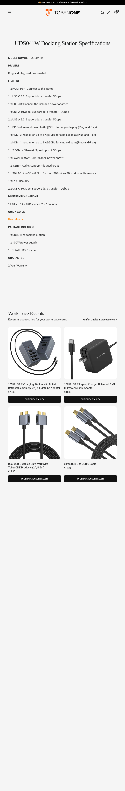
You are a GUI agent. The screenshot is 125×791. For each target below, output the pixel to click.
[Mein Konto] (109, 12)
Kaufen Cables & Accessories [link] (99, 319)
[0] (114, 12)
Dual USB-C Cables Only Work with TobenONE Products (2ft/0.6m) (28, 465)
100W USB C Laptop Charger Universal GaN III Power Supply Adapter (89, 386)
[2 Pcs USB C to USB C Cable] (90, 432)
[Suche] (102, 12)
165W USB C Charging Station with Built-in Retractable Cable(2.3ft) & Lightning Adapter (34, 386)
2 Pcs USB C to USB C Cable (80, 464)
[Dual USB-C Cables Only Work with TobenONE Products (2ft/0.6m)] (34, 432)
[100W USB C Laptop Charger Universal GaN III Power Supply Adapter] (90, 353)
